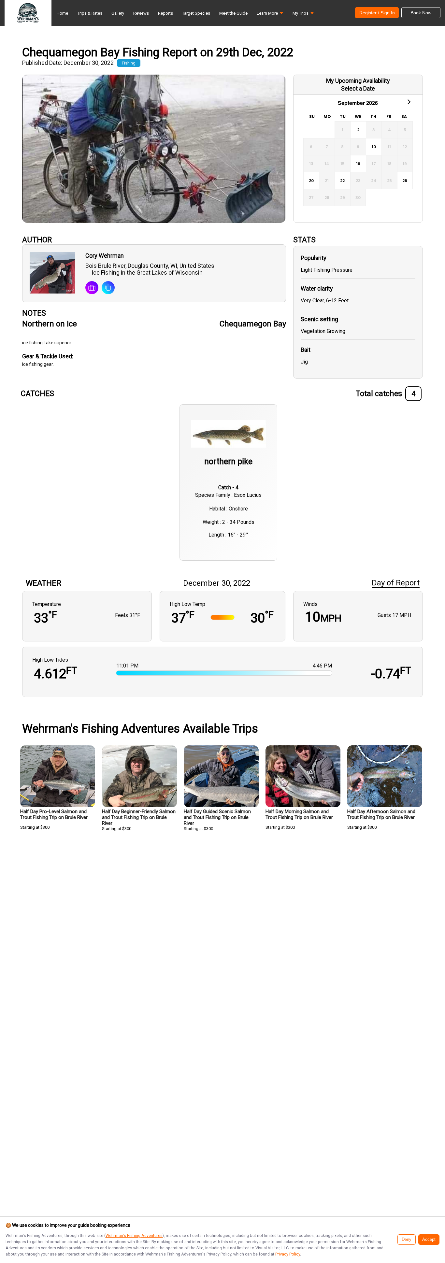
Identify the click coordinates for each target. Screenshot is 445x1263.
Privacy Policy (287, 1254)
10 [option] (374, 147)
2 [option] (358, 130)
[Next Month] (408, 101)
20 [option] (311, 180)
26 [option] (404, 180)
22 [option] (342, 180)
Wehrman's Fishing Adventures (134, 1235)
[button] (270, 15)
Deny (406, 1239)
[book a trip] (91, 288)
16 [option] (358, 163)
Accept (429, 1239)
